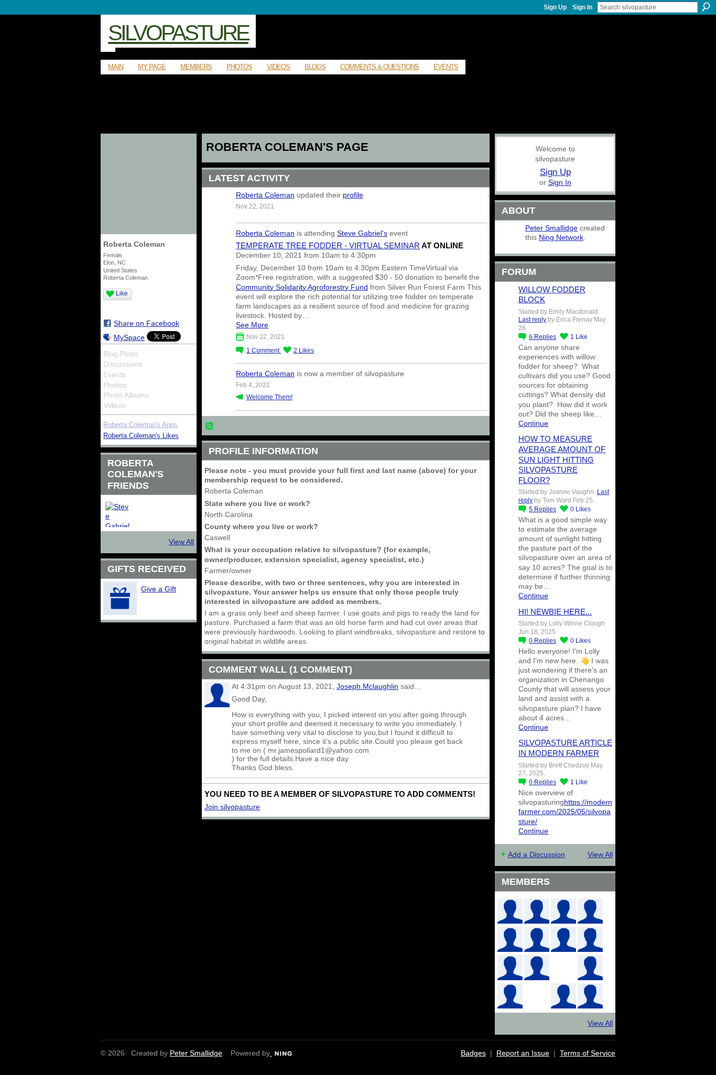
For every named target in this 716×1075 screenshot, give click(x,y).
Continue (533, 423)
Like (122, 293)
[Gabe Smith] (590, 939)
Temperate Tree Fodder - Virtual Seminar (328, 245)
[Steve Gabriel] (118, 514)
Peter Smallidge (551, 228)
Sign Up (555, 7)
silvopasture (178, 32)
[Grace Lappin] (563, 995)
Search (706, 7)
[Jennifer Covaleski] (536, 939)
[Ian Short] (536, 911)
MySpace (129, 337)
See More (252, 325)
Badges (473, 1053)
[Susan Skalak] (510, 967)
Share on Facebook (146, 323)
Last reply (532, 319)
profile (353, 195)
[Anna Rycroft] (510, 911)
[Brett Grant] (590, 967)
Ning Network (561, 237)
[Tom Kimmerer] (536, 995)
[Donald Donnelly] (536, 967)
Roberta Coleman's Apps (140, 425)
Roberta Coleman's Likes (141, 436)
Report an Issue (522, 1053)
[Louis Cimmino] (590, 995)
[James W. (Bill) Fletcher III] (590, 911)
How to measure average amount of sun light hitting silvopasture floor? (561, 459)
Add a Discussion (536, 854)
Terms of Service (587, 1053)
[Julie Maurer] (563, 911)
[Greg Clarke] (563, 967)
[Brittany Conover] (563, 939)
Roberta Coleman (265, 195)
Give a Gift (158, 589)
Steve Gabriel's (362, 233)
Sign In (582, 7)
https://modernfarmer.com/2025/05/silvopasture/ (565, 811)
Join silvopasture (232, 807)
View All (181, 542)
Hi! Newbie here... (555, 611)
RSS (209, 426)
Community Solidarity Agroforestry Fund (302, 287)
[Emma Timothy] (510, 995)
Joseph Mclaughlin (367, 686)
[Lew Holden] (510, 939)
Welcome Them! (269, 397)
